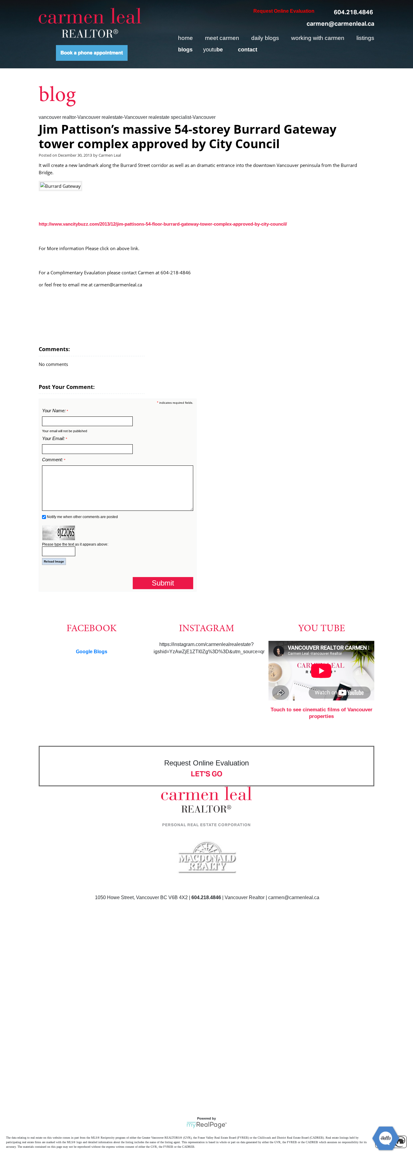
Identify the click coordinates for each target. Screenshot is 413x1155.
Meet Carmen (222, 38)
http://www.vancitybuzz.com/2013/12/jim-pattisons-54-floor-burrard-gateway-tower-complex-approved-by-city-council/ (163, 224)
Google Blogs (91, 651)
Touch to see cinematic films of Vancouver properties (321, 713)
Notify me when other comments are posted (82, 517)
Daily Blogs (265, 38)
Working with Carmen (317, 38)
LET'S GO (207, 774)
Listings (365, 38)
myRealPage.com (206, 1125)
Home (185, 38)
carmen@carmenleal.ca (340, 23)
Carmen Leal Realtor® (90, 23)
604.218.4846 (353, 12)
